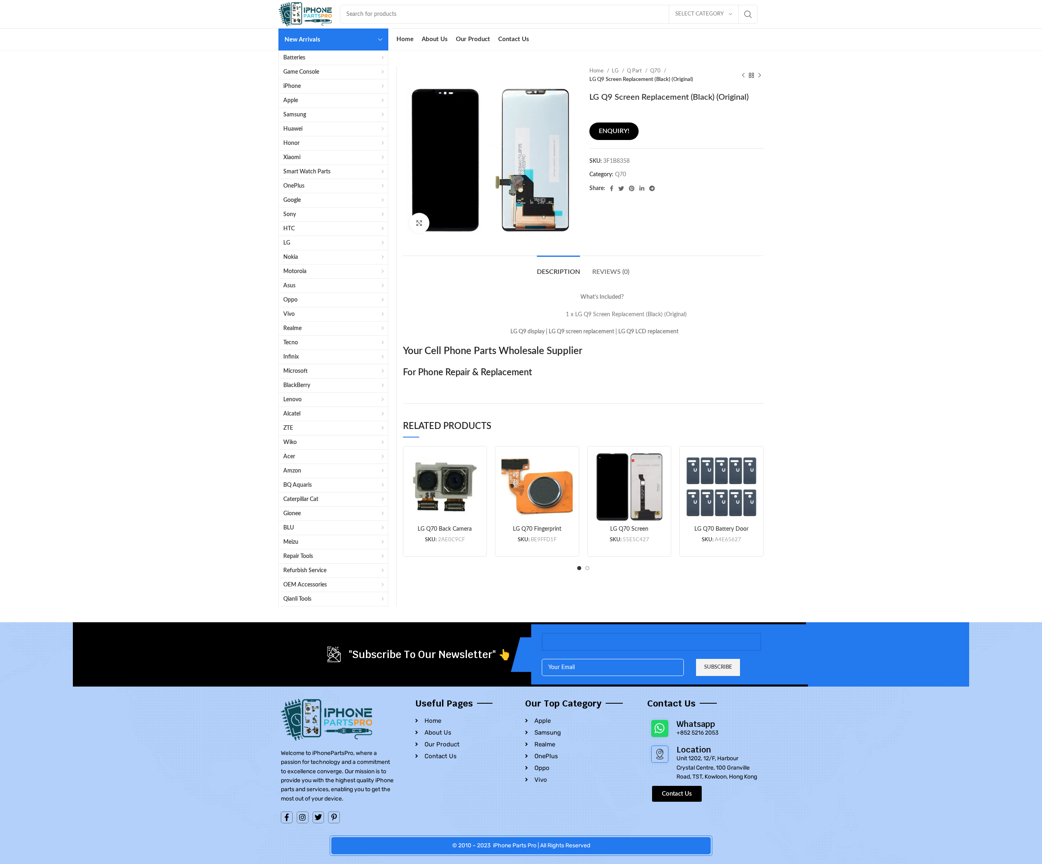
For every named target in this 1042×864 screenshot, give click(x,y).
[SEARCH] (748, 14)
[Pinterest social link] (631, 188)
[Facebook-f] (287, 817)
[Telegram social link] (652, 188)
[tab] (558, 268)
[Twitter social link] (621, 188)
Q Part (635, 71)
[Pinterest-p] (334, 817)
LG (616, 71)
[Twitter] (318, 817)
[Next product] (759, 75)
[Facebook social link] (611, 188)
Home (597, 71)
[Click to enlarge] (419, 223)
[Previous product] (743, 75)
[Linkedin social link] (642, 188)
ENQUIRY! (614, 131)
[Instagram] (303, 817)
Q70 (656, 71)
